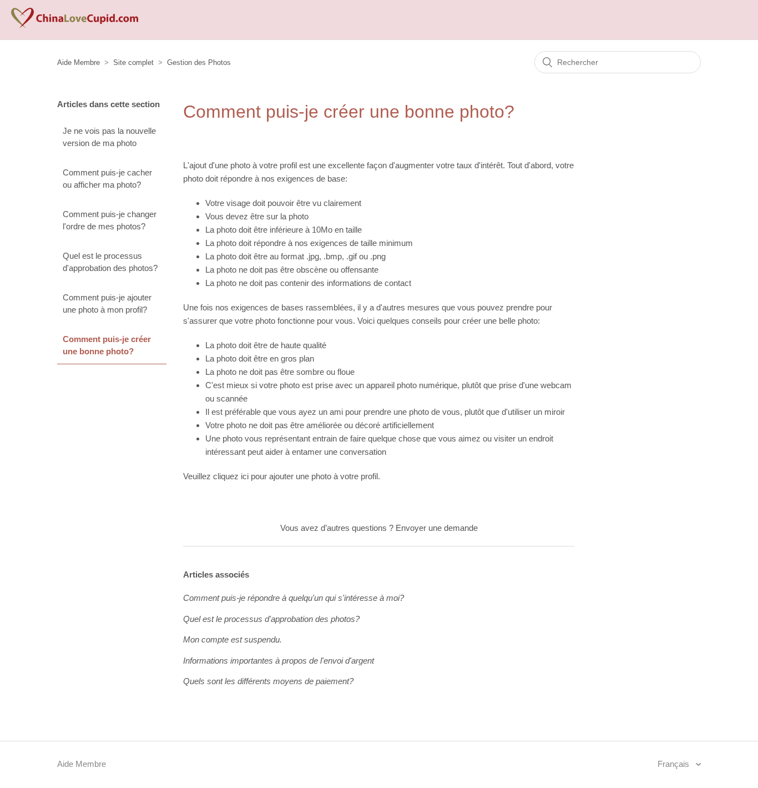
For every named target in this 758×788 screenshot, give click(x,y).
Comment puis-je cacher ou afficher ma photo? (107, 179)
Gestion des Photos (199, 62)
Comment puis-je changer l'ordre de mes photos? (109, 220)
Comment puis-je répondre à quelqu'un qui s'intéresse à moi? (293, 598)
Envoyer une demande (437, 528)
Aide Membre (78, 62)
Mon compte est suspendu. (232, 639)
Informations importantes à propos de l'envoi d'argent (278, 660)
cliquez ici (231, 476)
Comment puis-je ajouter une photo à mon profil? (107, 304)
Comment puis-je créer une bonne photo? (107, 345)
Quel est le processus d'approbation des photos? (110, 262)
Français (674, 764)
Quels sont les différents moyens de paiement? (268, 681)
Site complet (133, 62)
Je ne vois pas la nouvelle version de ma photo (109, 137)
